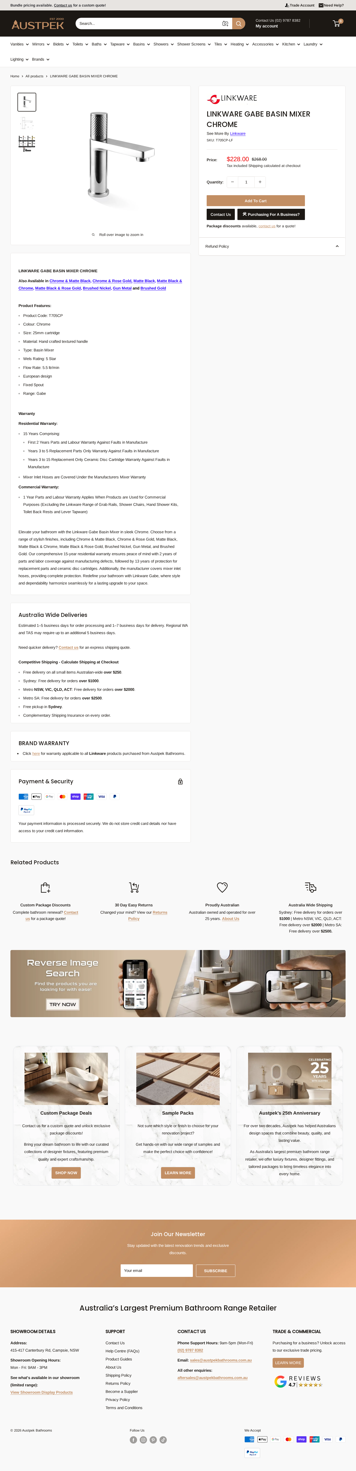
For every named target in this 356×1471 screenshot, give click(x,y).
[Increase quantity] (260, 181)
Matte (162, 281)
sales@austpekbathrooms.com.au (221, 1360)
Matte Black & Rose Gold (58, 288)
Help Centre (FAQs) (122, 1351)
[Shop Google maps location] (299, 1376)
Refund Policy (217, 246)
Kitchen (288, 44)
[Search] (238, 23)
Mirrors (38, 44)
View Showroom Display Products (41, 1392)
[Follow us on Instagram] (143, 1440)
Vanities (17, 44)
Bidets (58, 44)
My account (267, 26)
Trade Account (302, 5)
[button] (339, 23)
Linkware (237, 133)
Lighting (16, 59)
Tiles (218, 44)
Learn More (288, 1362)
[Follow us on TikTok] (163, 1440)
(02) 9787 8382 (190, 1350)
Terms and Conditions (124, 1407)
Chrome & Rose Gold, (112, 281)
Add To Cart (256, 200)
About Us (230, 918)
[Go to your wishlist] (322, 22)
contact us (267, 226)
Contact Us (221, 214)
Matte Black (144, 281)
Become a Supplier (122, 1391)
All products (35, 76)
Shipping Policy (119, 1375)
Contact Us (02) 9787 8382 (278, 20)
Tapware (117, 44)
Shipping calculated (264, 165)
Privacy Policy (118, 1399)
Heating (237, 44)
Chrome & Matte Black (70, 281)
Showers (161, 44)
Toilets (77, 44)
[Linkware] (233, 94)
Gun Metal (122, 288)
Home (14, 76)
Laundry (310, 44)
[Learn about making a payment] (69, 804)
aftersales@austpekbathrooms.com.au (212, 1377)
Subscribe (215, 1271)
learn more (178, 1173)
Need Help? (334, 5)
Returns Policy (118, 1383)
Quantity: (215, 181)
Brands (38, 59)
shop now (66, 1173)
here (36, 753)
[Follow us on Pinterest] (153, 1440)
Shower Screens (191, 44)
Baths (97, 44)
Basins (139, 44)
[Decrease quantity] (232, 181)
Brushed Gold (153, 288)
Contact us (63, 5)
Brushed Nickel (97, 288)
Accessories (263, 44)
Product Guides (119, 1359)
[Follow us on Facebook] (133, 1440)
